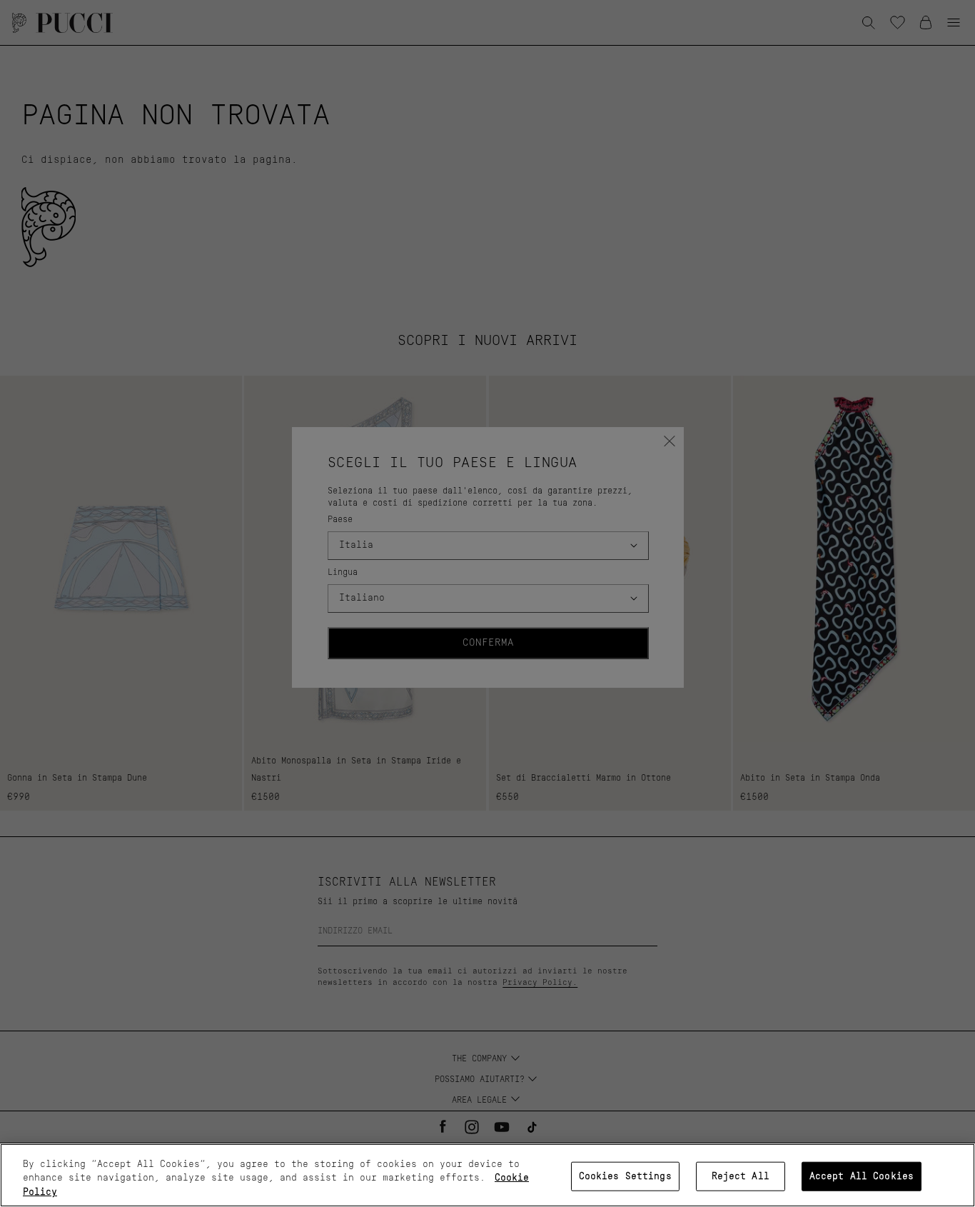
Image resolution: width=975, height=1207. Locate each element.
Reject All (740, 1176)
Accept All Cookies (861, 1176)
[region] (487, 1175)
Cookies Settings (625, 1176)
